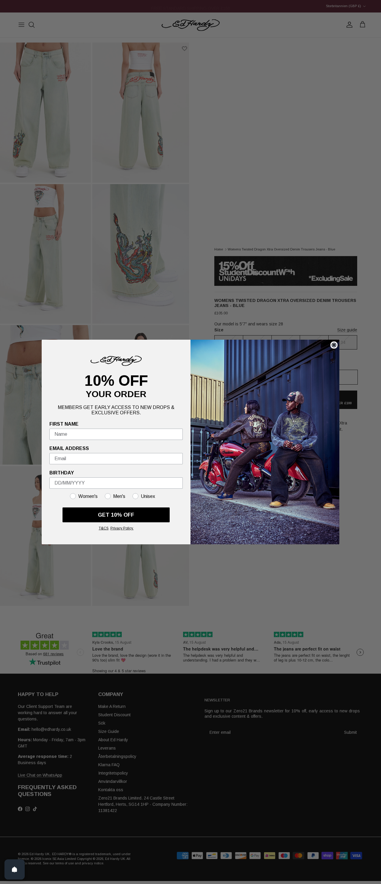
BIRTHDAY (61, 472)
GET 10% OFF (116, 515)
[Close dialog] (334, 345)
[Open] (14, 869)
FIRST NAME (64, 424)
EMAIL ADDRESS (69, 448)
